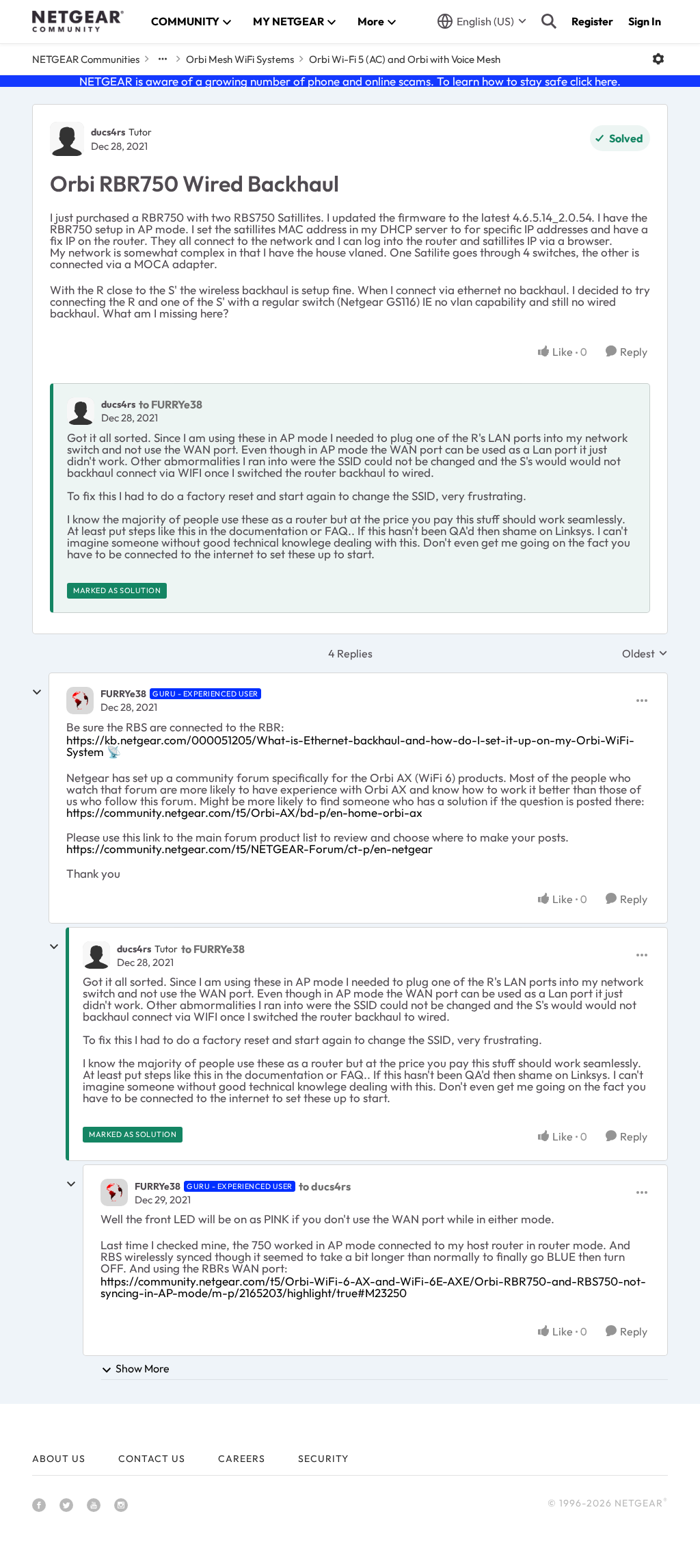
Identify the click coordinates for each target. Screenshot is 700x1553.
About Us (58, 1458)
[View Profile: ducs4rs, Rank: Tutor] (67, 139)
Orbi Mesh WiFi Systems (240, 59)
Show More (143, 1368)
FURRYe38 (123, 694)
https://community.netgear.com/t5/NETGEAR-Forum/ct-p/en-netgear (249, 848)
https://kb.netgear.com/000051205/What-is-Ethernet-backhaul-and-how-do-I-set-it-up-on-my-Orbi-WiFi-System (350, 746)
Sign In (644, 21)
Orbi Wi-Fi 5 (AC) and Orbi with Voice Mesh (404, 59)
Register (592, 21)
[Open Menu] (658, 58)
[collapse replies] (37, 692)
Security (323, 1458)
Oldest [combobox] (645, 653)
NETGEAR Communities (85, 59)
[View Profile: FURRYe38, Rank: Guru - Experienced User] (80, 700)
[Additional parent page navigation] (162, 58)
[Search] (549, 21)
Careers (241, 1458)
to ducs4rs (325, 1186)
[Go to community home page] (78, 21)
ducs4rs (108, 132)
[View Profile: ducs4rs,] (80, 411)
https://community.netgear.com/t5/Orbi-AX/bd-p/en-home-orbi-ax (244, 812)
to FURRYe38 (170, 404)
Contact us (151, 1458)
